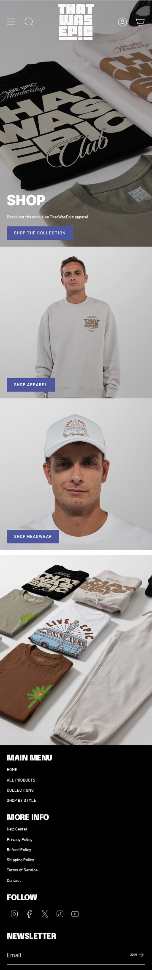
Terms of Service (22, 869)
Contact (14, 880)
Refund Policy (19, 849)
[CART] (140, 22)
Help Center (17, 828)
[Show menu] (11, 22)
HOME (12, 769)
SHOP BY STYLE (21, 800)
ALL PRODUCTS (21, 779)
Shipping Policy (20, 859)
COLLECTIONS (20, 790)
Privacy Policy (20, 839)
